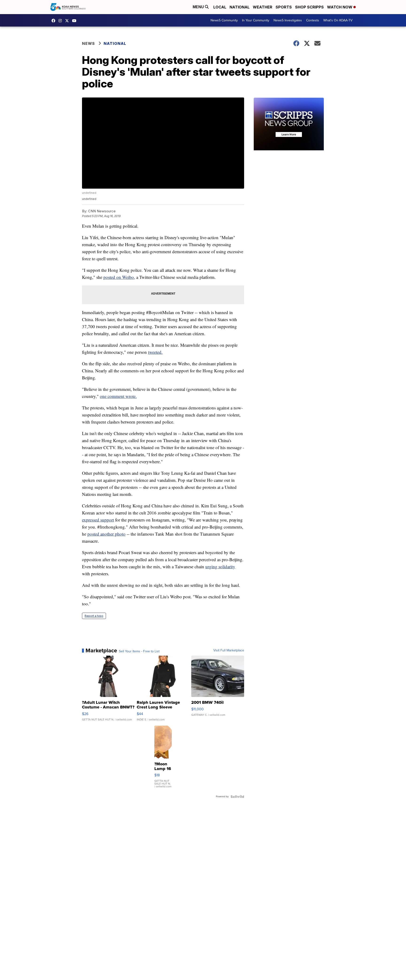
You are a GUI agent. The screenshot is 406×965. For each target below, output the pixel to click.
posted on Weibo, (119, 277)
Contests (312, 20)
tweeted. (155, 352)
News (88, 43)
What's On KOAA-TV (337, 20)
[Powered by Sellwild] (237, 796)
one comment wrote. (118, 396)
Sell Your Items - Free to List (139, 651)
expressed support (98, 520)
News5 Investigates (287, 20)
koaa (68, 21)
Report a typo (94, 616)
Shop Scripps (309, 7)
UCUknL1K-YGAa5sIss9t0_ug (75, 21)
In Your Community (255, 20)
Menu (199, 7)
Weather (262, 7)
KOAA (54, 21)
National (240, 7)
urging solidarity (220, 566)
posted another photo (106, 534)
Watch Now (340, 7)
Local (219, 7)
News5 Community (224, 20)
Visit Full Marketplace (228, 650)
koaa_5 (61, 21)
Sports (284, 7)
